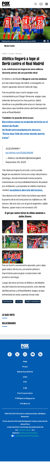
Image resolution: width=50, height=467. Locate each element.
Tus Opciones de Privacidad (27, 436)
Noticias (19, 53)
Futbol (4, 53)
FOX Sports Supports (25, 398)
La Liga (11, 53)
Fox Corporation (25, 393)
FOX (25, 388)
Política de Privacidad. (29, 433)
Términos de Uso (25, 430)
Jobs (25, 377)
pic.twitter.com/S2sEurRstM (19, 153)
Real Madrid (7, 301)
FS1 (25, 382)
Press (25, 367)
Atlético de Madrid (33, 301)
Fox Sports (25, 404)
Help (25, 362)
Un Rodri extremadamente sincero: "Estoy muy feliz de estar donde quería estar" (23, 134)
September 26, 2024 (16, 162)
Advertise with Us (25, 372)
